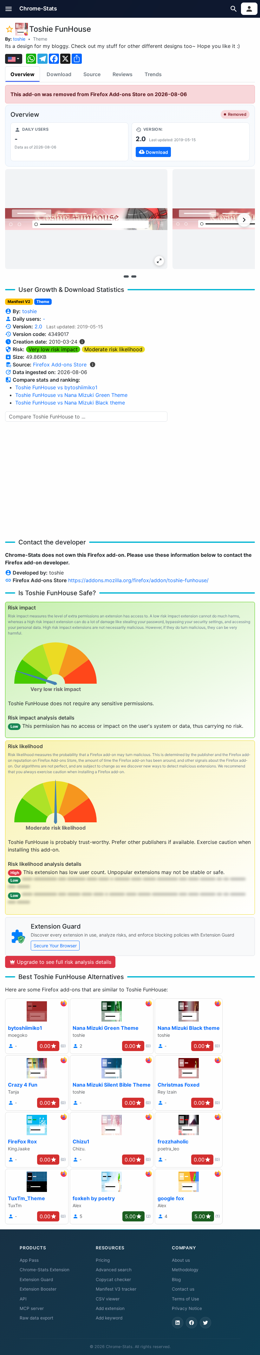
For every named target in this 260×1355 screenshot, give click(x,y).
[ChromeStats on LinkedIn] (177, 1322)
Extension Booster (38, 1289)
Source (92, 74)
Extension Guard (36, 1279)
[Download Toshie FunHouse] (190, 142)
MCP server (32, 1308)
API (23, 1298)
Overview (22, 74)
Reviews (123, 74)
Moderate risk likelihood (113, 349)
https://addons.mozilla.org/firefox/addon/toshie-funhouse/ (138, 580)
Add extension (110, 1308)
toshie (19, 39)
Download (59, 74)
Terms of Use (185, 1298)
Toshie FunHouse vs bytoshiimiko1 (56, 387)
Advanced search (114, 1269)
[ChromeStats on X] (205, 1322)
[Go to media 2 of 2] (134, 276)
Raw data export (36, 1317)
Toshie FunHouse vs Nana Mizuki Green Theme (71, 395)
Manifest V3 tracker (116, 1289)
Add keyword (109, 1317)
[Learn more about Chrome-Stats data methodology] (92, 364)
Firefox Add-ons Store (60, 364)
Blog (176, 1279)
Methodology (185, 1269)
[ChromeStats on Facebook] (191, 1322)
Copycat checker (113, 1279)
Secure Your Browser (55, 945)
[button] (9, 9)
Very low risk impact (53, 349)
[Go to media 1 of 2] (126, 276)
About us (181, 1260)
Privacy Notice (187, 1308)
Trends (153, 74)
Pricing (103, 1260)
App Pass (29, 1260)
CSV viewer (108, 1298)
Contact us (183, 1289)
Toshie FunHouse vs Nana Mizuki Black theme (70, 402)
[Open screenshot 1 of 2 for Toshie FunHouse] (86, 219)
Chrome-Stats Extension (44, 1269)
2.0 (38, 326)
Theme (40, 39)
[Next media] (244, 220)
